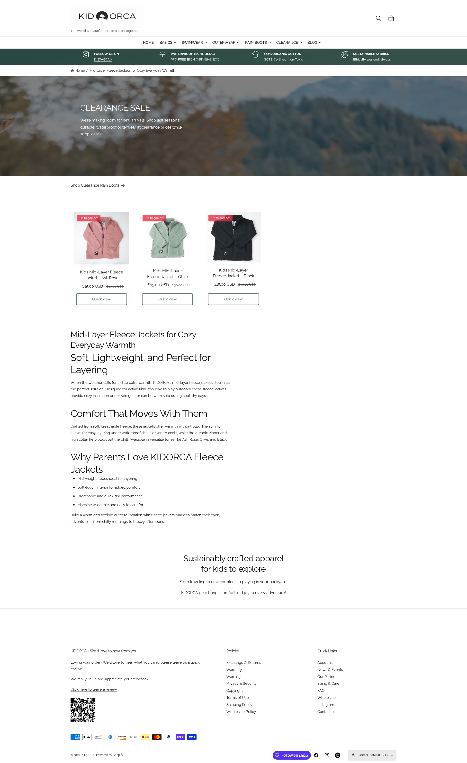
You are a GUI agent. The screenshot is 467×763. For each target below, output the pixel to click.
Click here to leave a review (94, 689)
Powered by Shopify (109, 755)
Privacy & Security (241, 683)
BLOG (312, 42)
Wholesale (326, 697)
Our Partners (327, 677)
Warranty (234, 669)
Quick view (101, 299)
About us (324, 662)
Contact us (326, 712)
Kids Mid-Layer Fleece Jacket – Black (233, 273)
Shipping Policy (239, 704)
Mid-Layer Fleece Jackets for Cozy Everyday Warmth (132, 70)
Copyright (234, 690)
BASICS (166, 42)
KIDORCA (87, 755)
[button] (378, 18)
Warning (233, 677)
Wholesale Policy (241, 712)
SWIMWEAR (192, 42)
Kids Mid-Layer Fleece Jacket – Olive (167, 273)
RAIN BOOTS (256, 42)
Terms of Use (237, 697)
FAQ (320, 690)
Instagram (325, 704)
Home (80, 70)
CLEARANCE (287, 42)
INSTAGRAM (103, 59)
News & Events (330, 669)
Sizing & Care (328, 683)
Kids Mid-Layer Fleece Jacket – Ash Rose (101, 275)
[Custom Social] (337, 755)
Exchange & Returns (243, 662)
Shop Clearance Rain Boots (95, 185)
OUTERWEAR (223, 42)
